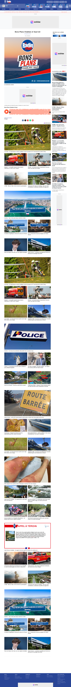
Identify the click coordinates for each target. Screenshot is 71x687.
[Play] (1, 6)
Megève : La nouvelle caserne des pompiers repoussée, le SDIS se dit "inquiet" (59, 142)
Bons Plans (12, 9)
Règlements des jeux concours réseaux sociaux (61, 676)
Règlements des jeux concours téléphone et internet (61, 682)
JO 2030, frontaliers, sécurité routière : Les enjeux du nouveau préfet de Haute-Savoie (59, 186)
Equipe (5, 676)
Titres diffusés (7, 677)
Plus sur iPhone (49, 675)
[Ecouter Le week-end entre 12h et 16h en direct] (59, 35)
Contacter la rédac (18, 677)
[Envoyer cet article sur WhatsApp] (30, 120)
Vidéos (51, 9)
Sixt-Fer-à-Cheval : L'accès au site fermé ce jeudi (58, 164)
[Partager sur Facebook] (22, 120)
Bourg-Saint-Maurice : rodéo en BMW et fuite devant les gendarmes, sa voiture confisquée (59, 84)
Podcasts (36, 9)
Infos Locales (17, 676)
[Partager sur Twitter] (25, 120)
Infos (19, 9)
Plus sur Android (50, 676)
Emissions (27, 676)
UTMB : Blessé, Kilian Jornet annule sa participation (58, 108)
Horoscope (59, 9)
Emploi (67, 9)
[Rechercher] (66, 2)
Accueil (3, 9)
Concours (44, 9)
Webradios (27, 9)
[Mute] (17, 6)
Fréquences (6, 679)
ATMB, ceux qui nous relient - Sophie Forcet (58, 125)
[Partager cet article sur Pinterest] (27, 120)
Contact (5, 675)
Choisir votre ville (64, 11)
